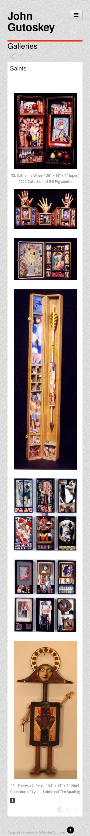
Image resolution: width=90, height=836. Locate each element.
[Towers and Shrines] (31, 56)
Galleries (23, 45)
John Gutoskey (31, 21)
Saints (18, 68)
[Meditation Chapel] (21, 56)
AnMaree (30, 832)
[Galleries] (13, 56)
